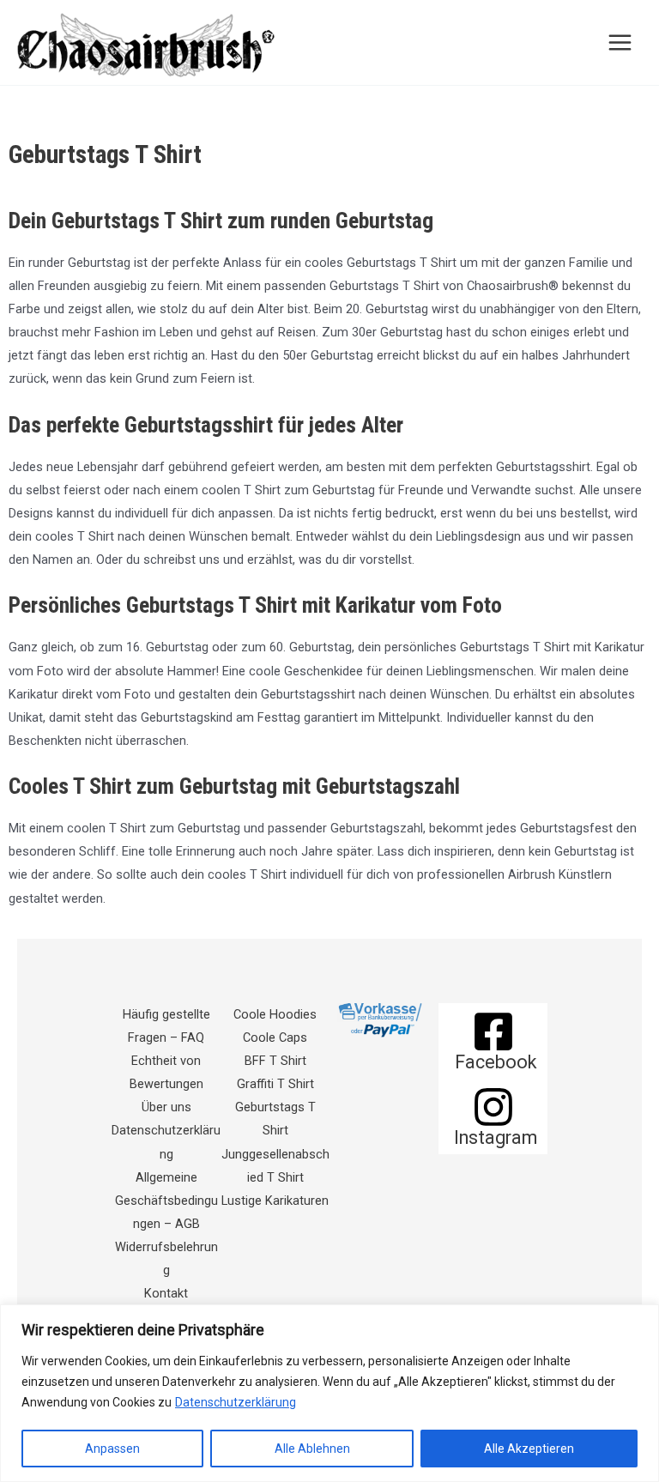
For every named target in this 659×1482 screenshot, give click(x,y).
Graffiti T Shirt (275, 1084)
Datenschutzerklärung (235, 1402)
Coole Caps (275, 1037)
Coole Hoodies (275, 1014)
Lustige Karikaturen (275, 1200)
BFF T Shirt (275, 1060)
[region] (329, 1393)
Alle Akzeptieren (529, 1448)
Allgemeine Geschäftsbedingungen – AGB (166, 1200)
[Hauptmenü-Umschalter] (620, 42)
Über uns (166, 1107)
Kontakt (166, 1293)
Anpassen (112, 1448)
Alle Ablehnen (312, 1448)
